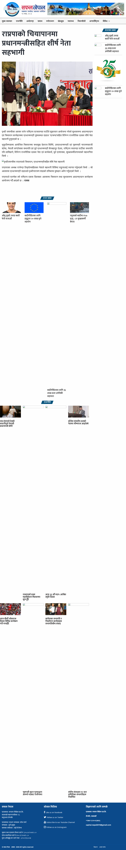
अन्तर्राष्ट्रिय (94, 21)
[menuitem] (7, 21)
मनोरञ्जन (50, 21)
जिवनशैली (82, 21)
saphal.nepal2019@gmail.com (98, 825)
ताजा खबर (47, 198)
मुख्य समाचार (7, 21)
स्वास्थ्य (71, 21)
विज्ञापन (96, 847)
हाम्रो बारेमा (103, 847)
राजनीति (19, 21)
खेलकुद (61, 21)
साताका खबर (110, 30)
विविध (105, 21)
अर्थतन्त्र (30, 21)
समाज (40, 21)
